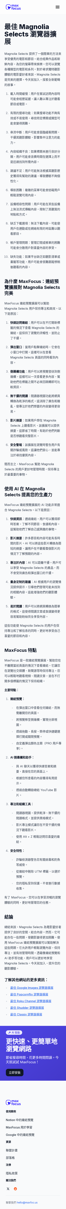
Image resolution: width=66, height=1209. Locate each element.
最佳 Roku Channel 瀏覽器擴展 (30, 1001)
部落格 (10, 1158)
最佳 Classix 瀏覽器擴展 (26, 1014)
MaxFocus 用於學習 (19, 1127)
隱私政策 (12, 1173)
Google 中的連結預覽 (20, 1135)
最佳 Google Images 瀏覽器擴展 (31, 988)
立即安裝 (15, 1072)
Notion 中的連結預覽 (19, 1120)
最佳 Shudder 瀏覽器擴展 (27, 1008)
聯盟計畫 (12, 1150)
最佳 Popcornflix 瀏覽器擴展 (29, 994)
